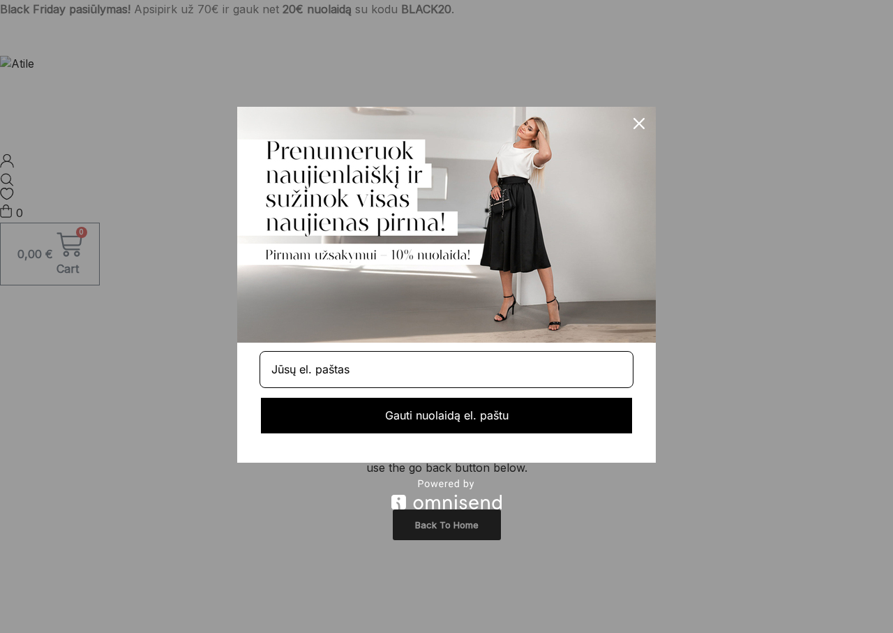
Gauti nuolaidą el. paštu (447, 415)
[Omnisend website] (446, 494)
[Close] (639, 123)
